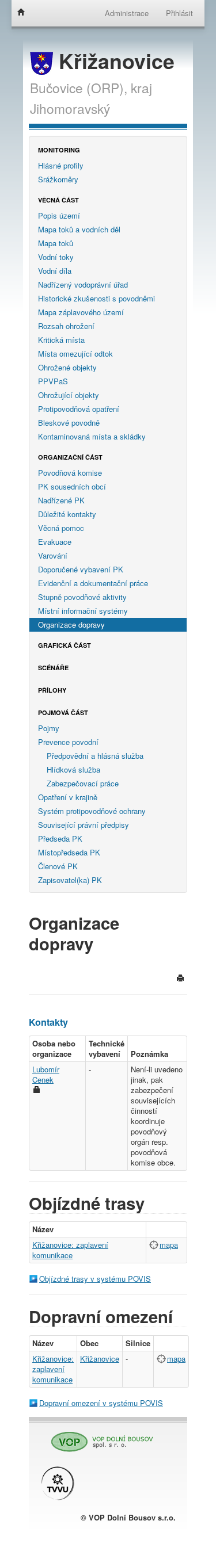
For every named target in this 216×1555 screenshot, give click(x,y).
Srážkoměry (58, 179)
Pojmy (48, 728)
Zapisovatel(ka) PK (70, 879)
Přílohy (52, 690)
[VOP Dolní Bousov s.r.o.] (98, 1436)
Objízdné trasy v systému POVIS (95, 1278)
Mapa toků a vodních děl (79, 229)
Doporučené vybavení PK (80, 569)
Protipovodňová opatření (78, 408)
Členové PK (58, 866)
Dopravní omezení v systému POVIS (101, 1402)
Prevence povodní (68, 741)
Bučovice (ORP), (78, 87)
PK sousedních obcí (72, 486)
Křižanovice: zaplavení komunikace (70, 1249)
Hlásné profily (61, 165)
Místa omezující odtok (75, 353)
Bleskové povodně (69, 422)
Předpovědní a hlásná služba (95, 755)
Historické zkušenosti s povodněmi (96, 298)
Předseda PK (60, 838)
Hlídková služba (73, 769)
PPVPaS (53, 381)
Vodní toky (56, 256)
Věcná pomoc (61, 527)
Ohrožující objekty (68, 394)
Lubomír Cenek (45, 1074)
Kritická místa (61, 339)
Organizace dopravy (71, 624)
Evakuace (54, 541)
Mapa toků (55, 243)
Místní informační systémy (83, 610)
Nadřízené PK (61, 500)
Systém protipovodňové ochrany (92, 810)
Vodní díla (54, 270)
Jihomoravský (70, 108)
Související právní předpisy (83, 824)
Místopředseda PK (69, 852)
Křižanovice (114, 60)
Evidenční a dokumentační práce (93, 583)
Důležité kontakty (67, 514)
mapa (169, 1244)
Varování (52, 555)
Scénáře (53, 667)
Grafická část (64, 645)
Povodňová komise (70, 472)
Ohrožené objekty (67, 367)
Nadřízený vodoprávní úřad (83, 284)
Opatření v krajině (67, 797)
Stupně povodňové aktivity (82, 596)
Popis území (59, 215)
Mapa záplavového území (81, 312)
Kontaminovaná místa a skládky (92, 436)
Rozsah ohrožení (66, 325)
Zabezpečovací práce (83, 783)
